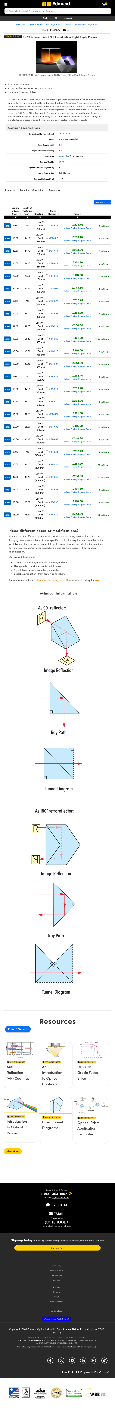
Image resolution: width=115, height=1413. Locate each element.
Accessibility (80, 1337)
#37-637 (53, 489)
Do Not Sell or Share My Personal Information (75, 1340)
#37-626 (53, 351)
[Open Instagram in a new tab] (94, 1361)
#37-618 (53, 250)
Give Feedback (56, 1301)
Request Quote (84, 228)
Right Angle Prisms (53, 24)
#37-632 (53, 426)
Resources (54, 190)
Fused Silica (64, 156)
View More (13, 1151)
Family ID (47, 30)
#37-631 (53, 414)
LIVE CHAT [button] (59, 1205)
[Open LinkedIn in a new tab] (83, 1361)
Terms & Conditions (64, 1337)
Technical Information (32, 190)
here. (97, 580)
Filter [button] (12, 1029)
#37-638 (53, 502)
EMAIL (59, 1213)
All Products (20, 24)
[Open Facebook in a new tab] (50, 1361)
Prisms (40, 24)
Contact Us (68, 18)
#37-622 (53, 300)
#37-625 (53, 338)
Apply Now (55, 1318)
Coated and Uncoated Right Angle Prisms (81, 24)
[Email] (64, 30)
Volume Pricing (70, 228)
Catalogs (56, 1310)
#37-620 (53, 275)
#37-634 (53, 451)
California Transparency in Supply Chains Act (56, 1343)
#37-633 (53, 439)
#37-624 (53, 326)
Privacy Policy (34, 1337)
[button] (68, 30)
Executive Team (56, 1270)
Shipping (56, 1286)
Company (56, 1265)
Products (10, 190)
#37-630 (53, 401)
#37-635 (53, 464)
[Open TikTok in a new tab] (104, 1361)
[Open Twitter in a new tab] (61, 1361)
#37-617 (53, 238)
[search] (57, 11)
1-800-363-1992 (54, 1193)
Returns (56, 1291)
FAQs (56, 1296)
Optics (31, 24)
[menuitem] (6, 4)
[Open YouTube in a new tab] (72, 1361)
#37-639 (53, 514)
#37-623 (53, 313)
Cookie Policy (48, 1337)
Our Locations (57, 1275)
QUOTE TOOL (54, 1221)
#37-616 (53, 225)
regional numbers (60, 1197)
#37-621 (53, 288)
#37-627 (53, 363)
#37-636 (53, 476)
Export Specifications (103, 202)
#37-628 (53, 376)
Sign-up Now (57, 1247)
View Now (20, 1077)
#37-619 (53, 263)
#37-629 (53, 388)
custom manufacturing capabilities (53, 580)
